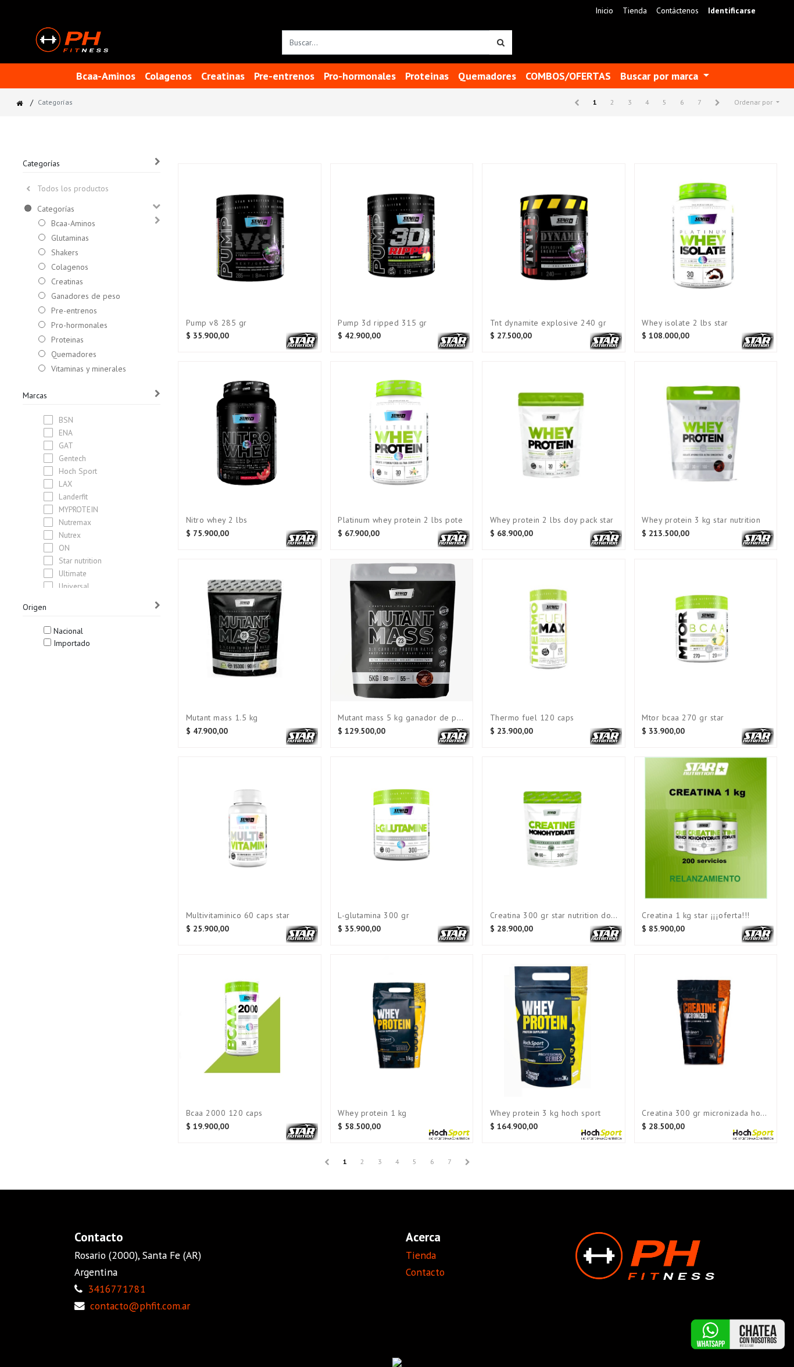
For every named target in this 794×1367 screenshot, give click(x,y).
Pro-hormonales (79, 325)
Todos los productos (73, 188)
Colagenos (69, 267)
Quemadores (73, 354)
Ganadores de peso (85, 296)
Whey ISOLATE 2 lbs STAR (685, 323)
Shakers (64, 252)
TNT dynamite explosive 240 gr (548, 323)
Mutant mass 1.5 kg (222, 718)
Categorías (55, 209)
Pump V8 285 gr (216, 323)
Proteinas (67, 339)
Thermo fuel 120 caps (532, 718)
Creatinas (67, 281)
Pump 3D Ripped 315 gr (382, 323)
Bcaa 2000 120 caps (224, 1113)
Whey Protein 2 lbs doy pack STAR (552, 520)
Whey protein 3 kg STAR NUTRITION (701, 520)
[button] (756, 102)
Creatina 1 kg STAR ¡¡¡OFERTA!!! (696, 915)
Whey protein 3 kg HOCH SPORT (545, 1113)
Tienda (421, 1255)
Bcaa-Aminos (73, 223)
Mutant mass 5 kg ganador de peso (402, 718)
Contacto (425, 1272)
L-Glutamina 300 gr (373, 915)
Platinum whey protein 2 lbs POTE (400, 520)
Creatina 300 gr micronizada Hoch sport (706, 1113)
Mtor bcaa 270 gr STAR (683, 718)
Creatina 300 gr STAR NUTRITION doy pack (554, 915)
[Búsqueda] (500, 42)
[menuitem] (604, 11)
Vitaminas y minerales (88, 368)
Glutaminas (70, 238)
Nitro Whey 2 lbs (217, 520)
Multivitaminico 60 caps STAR (238, 915)
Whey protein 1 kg (372, 1113)
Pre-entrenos (74, 310)
